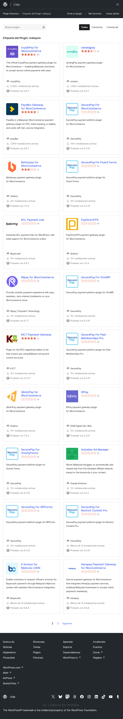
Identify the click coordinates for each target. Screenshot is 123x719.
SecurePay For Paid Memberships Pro (93, 336)
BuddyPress (11, 683)
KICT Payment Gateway (36, 334)
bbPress (9, 677)
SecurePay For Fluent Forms (99, 162)
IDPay (84, 392)
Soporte (67, 647)
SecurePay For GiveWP (95, 277)
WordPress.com (13, 667)
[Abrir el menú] (118, 4)
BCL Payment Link (32, 219)
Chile (12, 696)
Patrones (38, 657)
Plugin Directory (11, 13)
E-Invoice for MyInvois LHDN (30, 566)
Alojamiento (9, 652)
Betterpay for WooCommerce (31, 164)
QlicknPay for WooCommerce (31, 393)
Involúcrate (99, 641)
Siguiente (67, 623)
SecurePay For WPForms (37, 507)
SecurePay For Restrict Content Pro (94, 508)
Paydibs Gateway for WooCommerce (33, 106)
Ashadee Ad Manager (95, 449)
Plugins (37, 652)
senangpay (88, 47)
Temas (36, 647)
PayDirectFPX (90, 219)
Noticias (7, 647)
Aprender (68, 641)
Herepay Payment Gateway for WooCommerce (98, 566)
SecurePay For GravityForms (30, 451)
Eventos (97, 647)
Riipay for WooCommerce (37, 277)
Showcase (39, 641)
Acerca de (8, 641)
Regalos (99, 657)
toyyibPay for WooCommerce (31, 49)
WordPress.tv (72, 657)
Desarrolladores (71, 652)
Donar (98, 652)
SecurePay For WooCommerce (91, 106)
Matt (7, 672)
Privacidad (9, 657)
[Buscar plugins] (44, 27)
